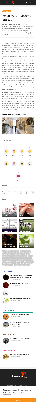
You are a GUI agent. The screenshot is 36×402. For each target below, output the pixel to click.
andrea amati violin (21, 265)
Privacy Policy (24, 385)
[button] (17, 2)
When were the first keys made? (19, 314)
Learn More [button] (7, 394)
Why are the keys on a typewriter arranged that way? (19, 323)
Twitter (20, 192)
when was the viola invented (24, 261)
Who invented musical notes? (18, 291)
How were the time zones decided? (20, 298)
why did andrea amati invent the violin (17, 257)
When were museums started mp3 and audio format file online (16, 251)
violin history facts (20, 259)
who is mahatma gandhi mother (19, 354)
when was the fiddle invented (11, 263)
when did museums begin (20, 256)
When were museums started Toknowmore (16, 253)
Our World (7, 11)
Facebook (9, 192)
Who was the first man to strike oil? (20, 338)
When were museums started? (10, 250)
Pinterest (26, 192)
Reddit (32, 192)
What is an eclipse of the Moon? (19, 283)
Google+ (15, 192)
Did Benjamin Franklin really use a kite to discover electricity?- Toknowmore (21, 276)
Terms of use (11, 385)
